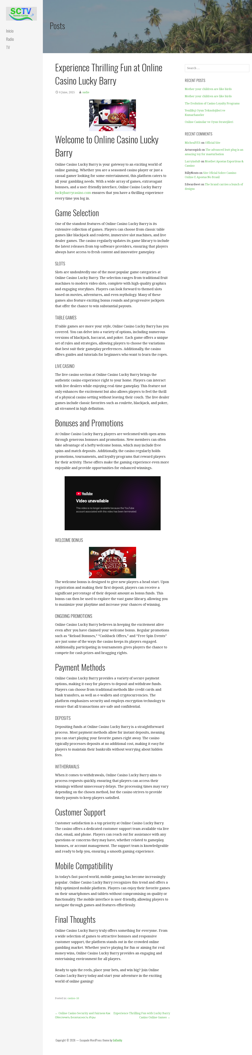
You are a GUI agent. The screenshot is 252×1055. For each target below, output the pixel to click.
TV (8, 47)
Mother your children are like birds (208, 89)
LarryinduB (192, 161)
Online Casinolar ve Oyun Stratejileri (209, 122)
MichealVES (192, 142)
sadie (85, 92)
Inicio (10, 31)
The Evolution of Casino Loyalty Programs (212, 103)
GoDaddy (117, 1040)
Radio (10, 39)
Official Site (212, 142)
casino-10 (73, 998)
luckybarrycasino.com (73, 193)
